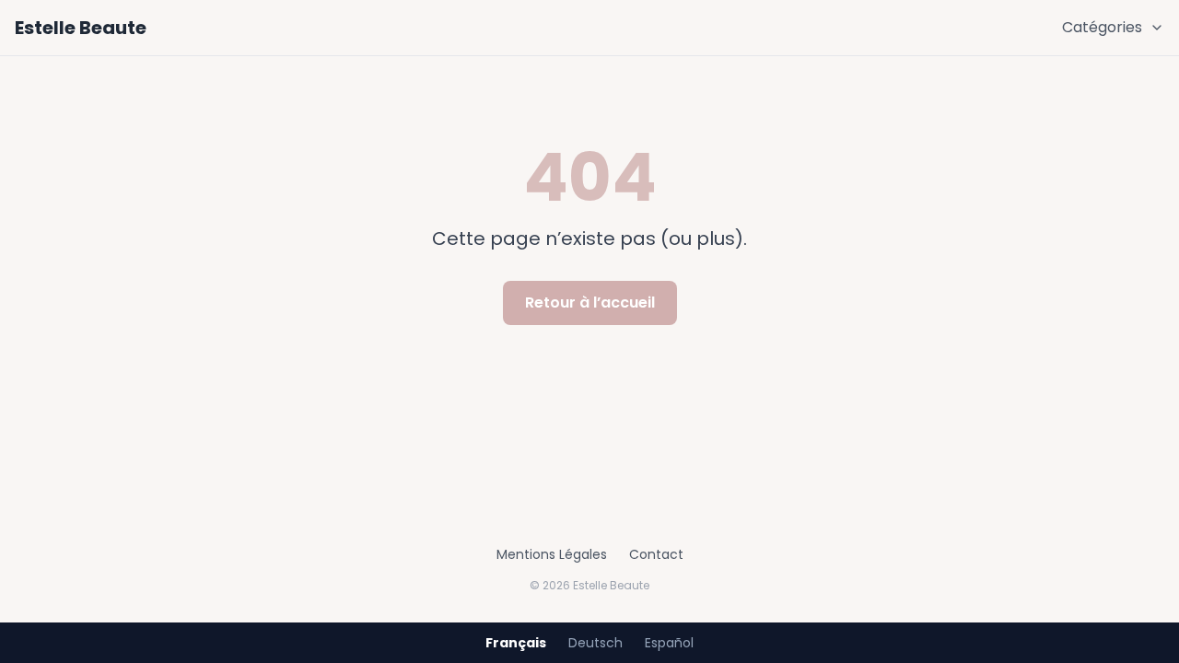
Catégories (1102, 27)
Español (669, 643)
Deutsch (595, 643)
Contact (656, 554)
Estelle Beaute (80, 28)
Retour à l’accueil (590, 302)
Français (515, 643)
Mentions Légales (551, 554)
